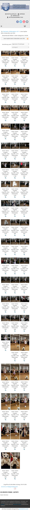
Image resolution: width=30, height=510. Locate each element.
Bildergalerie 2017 (14, 31)
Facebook (17, 21)
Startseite (5, 31)
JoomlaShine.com (23, 509)
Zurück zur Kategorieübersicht (9, 486)
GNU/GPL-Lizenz (17, 504)
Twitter (20, 21)
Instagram (27, 21)
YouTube (24, 21)
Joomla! (2, 504)
